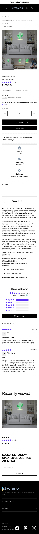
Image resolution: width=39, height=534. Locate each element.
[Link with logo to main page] (18, 8)
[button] (6, 8)
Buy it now (19, 122)
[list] (19, 44)
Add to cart (19, 128)
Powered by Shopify (8, 529)
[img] (6, 330)
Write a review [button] (19, 316)
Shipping (4, 97)
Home (4, 16)
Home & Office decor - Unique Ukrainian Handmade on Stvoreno (18, 22)
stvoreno (4, 526)
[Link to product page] (19, 417)
